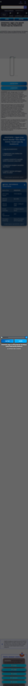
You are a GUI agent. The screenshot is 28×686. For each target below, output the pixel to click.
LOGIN (20, 341)
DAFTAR (7, 341)
